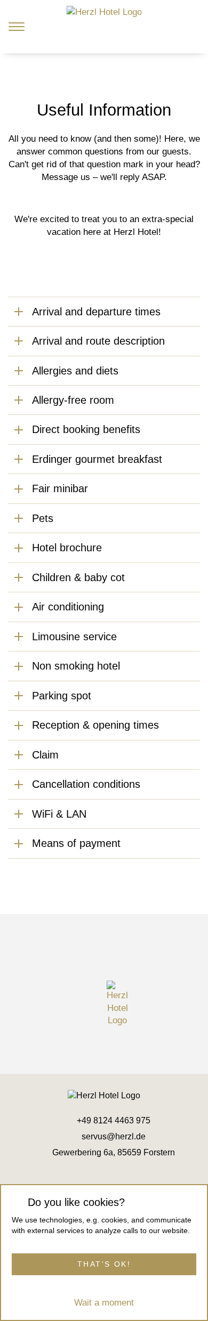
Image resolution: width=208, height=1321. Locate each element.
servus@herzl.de (114, 1136)
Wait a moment (104, 1303)
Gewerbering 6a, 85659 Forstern (113, 1152)
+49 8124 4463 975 (113, 1120)
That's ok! (104, 1264)
